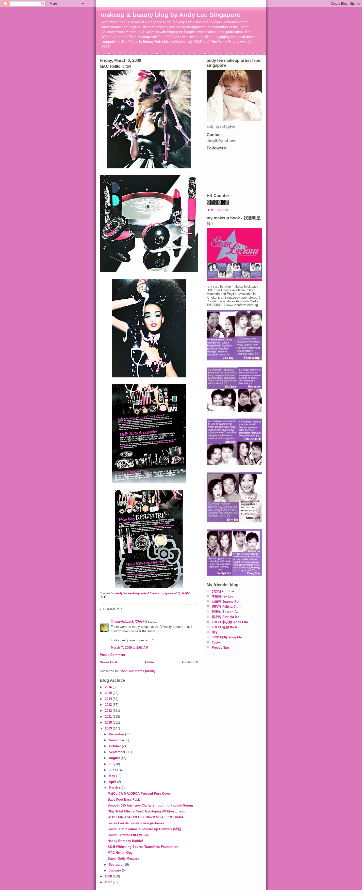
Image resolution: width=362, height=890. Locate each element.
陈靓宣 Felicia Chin (226, 606)
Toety (216, 642)
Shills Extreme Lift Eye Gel (128, 835)
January (115, 870)
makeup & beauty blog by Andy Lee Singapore (170, 14)
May (112, 776)
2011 (109, 716)
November (117, 740)
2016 (109, 687)
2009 (109, 728)
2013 (109, 705)
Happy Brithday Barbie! (125, 841)
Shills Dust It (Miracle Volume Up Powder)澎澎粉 (144, 829)
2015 (109, 693)
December (117, 734)
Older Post (190, 662)
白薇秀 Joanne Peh (226, 601)
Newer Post (108, 662)
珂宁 (215, 632)
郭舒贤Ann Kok (223, 591)
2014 (109, 699)
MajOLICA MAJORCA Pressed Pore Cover (139, 793)
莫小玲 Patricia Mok (226, 617)
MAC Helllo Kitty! (120, 853)
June (113, 770)
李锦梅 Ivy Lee (222, 596)
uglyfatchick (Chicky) (131, 621)
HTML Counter (218, 210)
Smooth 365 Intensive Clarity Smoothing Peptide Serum (150, 805)
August (115, 758)
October (115, 746)
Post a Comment (112, 655)
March (114, 788)
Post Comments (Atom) (137, 671)
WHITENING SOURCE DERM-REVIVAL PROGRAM (145, 817)
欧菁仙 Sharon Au (225, 612)
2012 (109, 710)
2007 (109, 882)
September (117, 752)
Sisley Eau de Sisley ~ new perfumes (136, 823)
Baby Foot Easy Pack (124, 799)
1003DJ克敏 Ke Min (226, 627)
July (112, 764)
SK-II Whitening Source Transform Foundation (143, 847)
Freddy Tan (220, 647)
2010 (109, 722)
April (113, 782)
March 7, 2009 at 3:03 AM (129, 647)
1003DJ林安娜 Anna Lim (230, 622)
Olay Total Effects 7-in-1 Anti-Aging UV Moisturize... (147, 811)
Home (149, 662)
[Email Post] (149, 596)
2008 (109, 876)
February (116, 864)
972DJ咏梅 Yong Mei (227, 637)
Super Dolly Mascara (123, 858)
